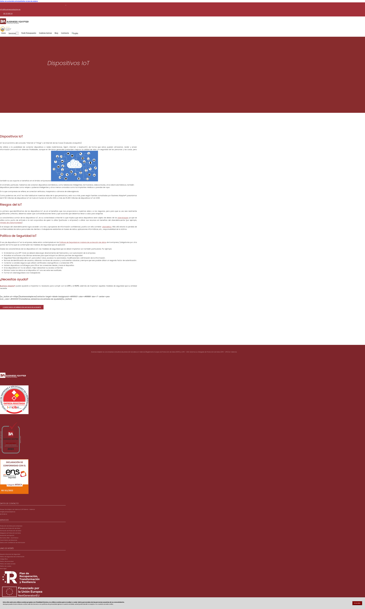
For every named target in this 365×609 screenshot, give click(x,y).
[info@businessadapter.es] (65, 4)
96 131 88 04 (7, 13)
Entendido (357, 603)
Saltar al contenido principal (10, 1)
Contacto (65, 33)
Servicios (12, 33)
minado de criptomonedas (11, 223)
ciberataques (123, 218)
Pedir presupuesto (28, 33)
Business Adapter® (7, 286)
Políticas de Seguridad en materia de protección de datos (82, 242)
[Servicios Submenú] (17, 33)
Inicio (3, 33)
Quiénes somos (45, 33)
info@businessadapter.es (10, 9)
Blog (56, 33)
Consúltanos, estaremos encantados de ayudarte (22, 307)
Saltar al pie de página (29, 1)
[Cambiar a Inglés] (75, 33)
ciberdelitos (106, 227)
